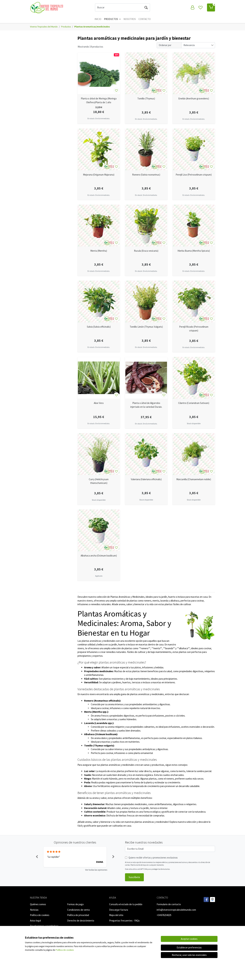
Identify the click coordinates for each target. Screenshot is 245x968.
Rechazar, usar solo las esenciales (189, 955)
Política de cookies (39, 915)
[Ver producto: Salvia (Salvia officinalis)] (99, 301)
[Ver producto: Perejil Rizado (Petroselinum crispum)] (193, 301)
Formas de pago (75, 904)
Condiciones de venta (78, 909)
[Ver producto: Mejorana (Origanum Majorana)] (99, 149)
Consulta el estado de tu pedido (125, 904)
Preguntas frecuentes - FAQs (124, 920)
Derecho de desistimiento (80, 920)
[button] (37, 857)
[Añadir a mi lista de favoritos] (116, 90)
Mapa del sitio (116, 915)
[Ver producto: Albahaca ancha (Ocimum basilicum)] (99, 530)
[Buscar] (146, 7)
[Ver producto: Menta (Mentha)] (99, 225)
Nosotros (130, 19)
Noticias (34, 909)
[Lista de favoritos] (200, 7)
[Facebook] (206, 899)
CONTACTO (144, 19)
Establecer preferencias (189, 947)
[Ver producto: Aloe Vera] (99, 378)
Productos (111, 19)
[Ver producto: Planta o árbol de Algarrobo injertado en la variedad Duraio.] (146, 378)
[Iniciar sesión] (192, 7)
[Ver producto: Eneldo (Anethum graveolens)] (193, 73)
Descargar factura (118, 909)
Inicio (97, 19)
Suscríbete (134, 877)
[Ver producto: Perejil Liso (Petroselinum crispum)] (193, 149)
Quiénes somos (38, 904)
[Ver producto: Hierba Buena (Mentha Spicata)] (193, 225)
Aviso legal (35, 920)
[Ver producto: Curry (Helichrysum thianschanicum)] (99, 454)
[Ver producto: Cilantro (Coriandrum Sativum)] (193, 378)
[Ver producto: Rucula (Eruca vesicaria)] (146, 225)
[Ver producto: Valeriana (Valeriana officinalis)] (146, 454)
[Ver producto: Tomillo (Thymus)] (146, 73)
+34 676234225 (164, 915)
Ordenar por (165, 45)
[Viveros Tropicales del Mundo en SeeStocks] (212, 899)
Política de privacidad (78, 915)
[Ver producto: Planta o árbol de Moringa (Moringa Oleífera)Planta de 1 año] (99, 73)
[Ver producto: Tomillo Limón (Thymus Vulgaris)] (146, 301)
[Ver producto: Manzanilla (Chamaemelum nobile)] (193, 454)
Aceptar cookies (189, 938)
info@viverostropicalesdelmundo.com (176, 909)
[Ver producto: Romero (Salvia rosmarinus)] (146, 149)
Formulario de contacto (169, 904)
